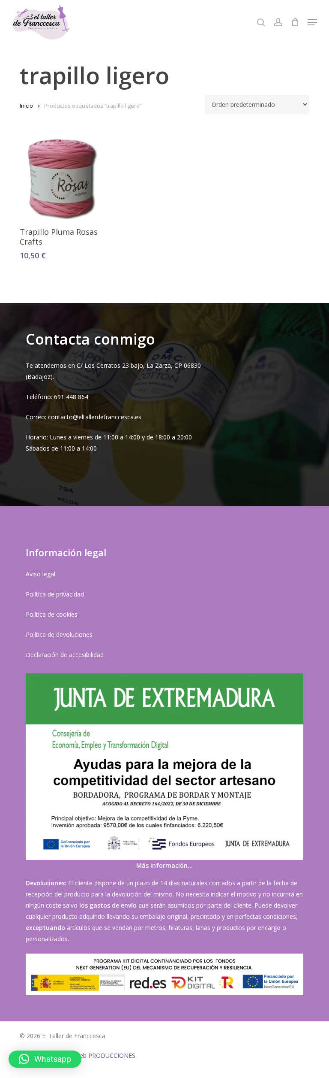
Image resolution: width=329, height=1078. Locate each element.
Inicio (26, 105)
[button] (312, 22)
